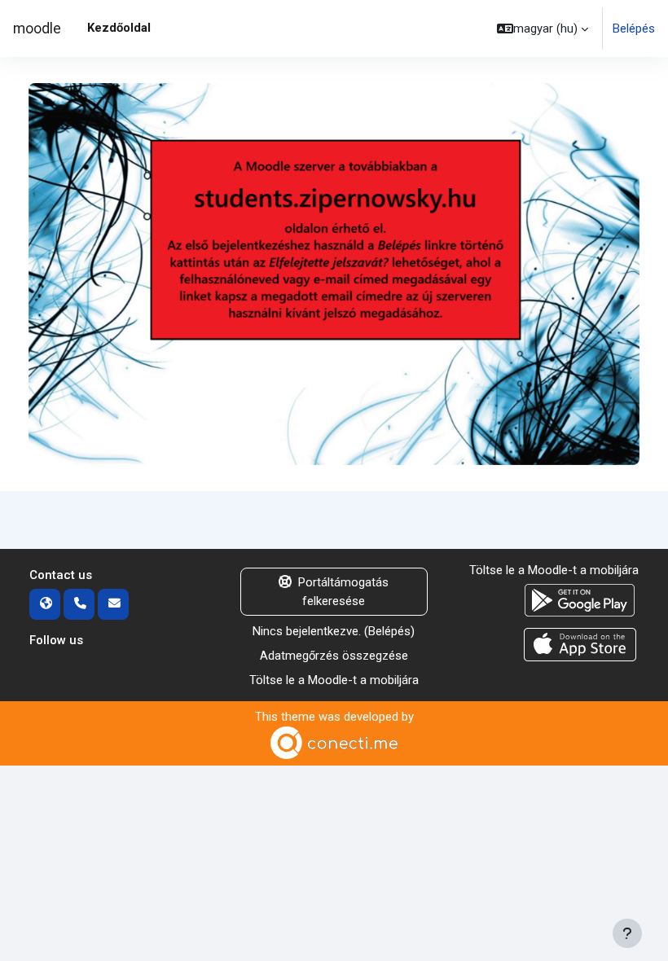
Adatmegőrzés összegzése (334, 655)
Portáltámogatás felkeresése (343, 591)
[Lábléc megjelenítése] (627, 933)
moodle (37, 28)
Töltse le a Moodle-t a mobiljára (334, 680)
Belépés (634, 28)
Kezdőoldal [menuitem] (119, 27)
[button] (542, 28)
